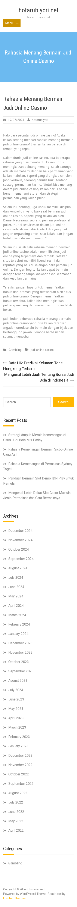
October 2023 (18, 662)
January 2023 (18, 746)
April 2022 (16, 830)
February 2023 (19, 737)
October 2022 (18, 774)
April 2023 (16, 718)
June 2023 (16, 699)
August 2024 (17, 568)
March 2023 (17, 727)
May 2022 (15, 821)
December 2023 (20, 643)
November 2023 (20, 652)
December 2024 (20, 531)
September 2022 (21, 784)
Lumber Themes (14, 898)
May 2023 (15, 709)
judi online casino (42, 350)
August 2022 (17, 793)
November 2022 (20, 765)
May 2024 (15, 596)
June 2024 (16, 587)
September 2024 (21, 559)
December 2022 (20, 755)
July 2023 (15, 690)
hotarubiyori (40, 120)
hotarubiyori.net (39, 10)
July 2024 (15, 577)
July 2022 (15, 802)
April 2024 (16, 606)
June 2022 (16, 812)
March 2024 (17, 615)
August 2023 (17, 681)
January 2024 (18, 634)
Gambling (15, 350)
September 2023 (21, 671)
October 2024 (18, 549)
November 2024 (20, 540)
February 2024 (19, 624)
